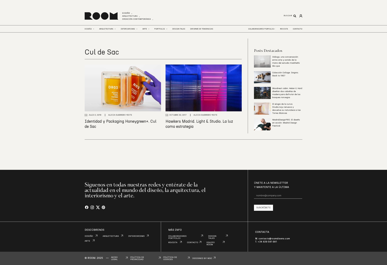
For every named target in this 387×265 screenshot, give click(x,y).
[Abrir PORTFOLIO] (166, 29)
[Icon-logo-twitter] (98, 207)
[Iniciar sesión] (300, 16)
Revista (284, 29)
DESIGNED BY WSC (202, 258)
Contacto (297, 29)
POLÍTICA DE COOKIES (170, 258)
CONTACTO (192, 242)
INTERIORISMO (136, 236)
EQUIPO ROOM (211, 243)
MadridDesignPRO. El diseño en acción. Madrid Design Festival (286, 123)
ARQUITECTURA (111, 236)
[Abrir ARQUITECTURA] (115, 29)
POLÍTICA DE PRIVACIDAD (137, 258)
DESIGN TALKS (212, 237)
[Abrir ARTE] (149, 29)
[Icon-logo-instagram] (92, 207)
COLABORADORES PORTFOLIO (177, 237)
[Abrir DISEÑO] (93, 29)
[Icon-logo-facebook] (87, 207)
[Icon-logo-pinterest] (103, 207)
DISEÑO (89, 236)
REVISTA (172, 242)
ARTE (87, 241)
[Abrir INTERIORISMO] (137, 29)
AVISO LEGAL (114, 258)
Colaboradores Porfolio (261, 29)
